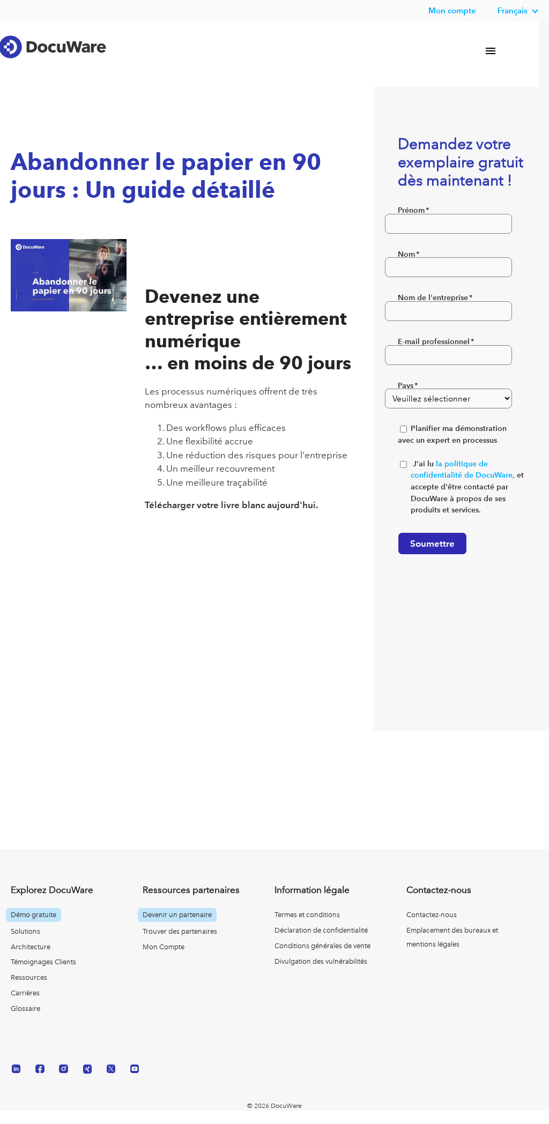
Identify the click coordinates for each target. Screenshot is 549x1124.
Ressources (29, 977)
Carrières (25, 993)
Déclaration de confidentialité (321, 930)
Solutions (25, 931)
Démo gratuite (33, 915)
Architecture (30, 947)
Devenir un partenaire (177, 915)
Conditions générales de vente (322, 946)
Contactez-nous (431, 915)
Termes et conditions (307, 915)
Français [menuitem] (513, 10)
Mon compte (452, 10)
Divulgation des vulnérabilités (320, 961)
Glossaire (25, 1008)
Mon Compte (163, 947)
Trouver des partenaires (180, 931)
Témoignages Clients (43, 962)
